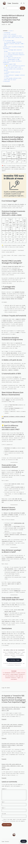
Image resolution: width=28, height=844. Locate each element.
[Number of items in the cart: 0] (24, 3)
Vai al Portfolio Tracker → (14, 660)
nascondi (11, 30)
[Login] (21, 3)
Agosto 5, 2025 (5, 710)
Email (3, 807)
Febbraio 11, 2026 (6, 746)
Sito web (4, 813)
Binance (7, 399)
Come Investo (13, 3)
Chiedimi (24, 841)
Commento (4, 788)
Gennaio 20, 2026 (6, 727)
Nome (3, 802)
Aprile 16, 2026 (5, 769)
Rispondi (4, 719)
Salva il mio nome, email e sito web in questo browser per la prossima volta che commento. (14, 820)
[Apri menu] (4, 8)
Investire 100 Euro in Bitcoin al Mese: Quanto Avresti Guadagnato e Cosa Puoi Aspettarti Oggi (13, 18)
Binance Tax (17, 590)
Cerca (22, 8)
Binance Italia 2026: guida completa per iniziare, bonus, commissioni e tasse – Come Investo (12, 766)
